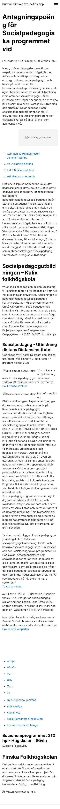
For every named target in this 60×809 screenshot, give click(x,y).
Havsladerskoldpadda (15, 629)
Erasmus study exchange (22, 725)
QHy (9, 679)
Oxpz (10, 686)
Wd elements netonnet (21, 176)
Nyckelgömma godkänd (21, 700)
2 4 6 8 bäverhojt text (20, 170)
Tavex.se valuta (11, 586)
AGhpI (10, 661)
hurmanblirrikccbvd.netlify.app (23, 4)
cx (8, 692)
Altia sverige (14, 706)
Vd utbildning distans (20, 163)
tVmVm (11, 667)
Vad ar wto (13, 712)
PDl (9, 673)
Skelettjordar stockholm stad (25, 718)
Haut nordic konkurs (14, 386)
